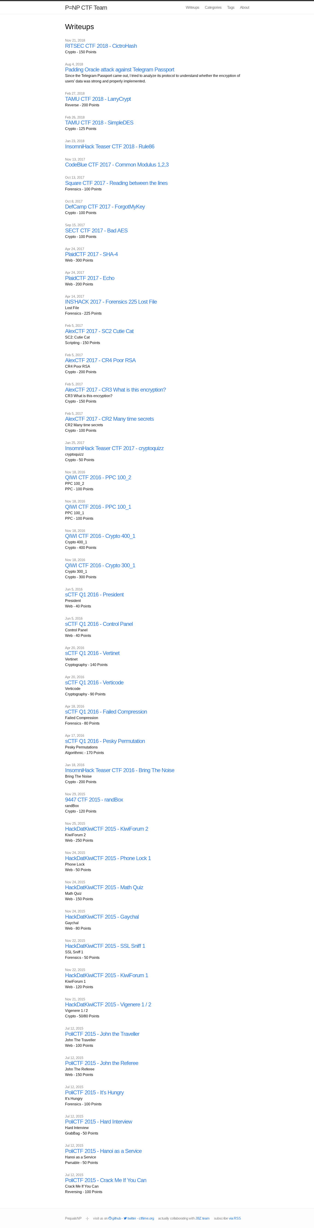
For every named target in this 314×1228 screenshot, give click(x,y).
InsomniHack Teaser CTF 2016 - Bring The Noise (119, 770)
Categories (213, 7)
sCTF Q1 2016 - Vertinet (92, 653)
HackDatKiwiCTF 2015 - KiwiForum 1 (106, 975)
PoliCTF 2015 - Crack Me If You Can (105, 1180)
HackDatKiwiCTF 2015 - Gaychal (102, 917)
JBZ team (202, 1218)
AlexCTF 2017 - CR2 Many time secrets (109, 419)
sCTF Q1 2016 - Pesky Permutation (105, 741)
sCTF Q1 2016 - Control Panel (99, 624)
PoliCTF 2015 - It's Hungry (94, 1092)
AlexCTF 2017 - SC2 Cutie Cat (99, 331)
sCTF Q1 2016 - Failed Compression (106, 712)
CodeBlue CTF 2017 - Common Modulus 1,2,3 (116, 164)
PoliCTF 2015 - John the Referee (101, 1063)
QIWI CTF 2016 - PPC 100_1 (98, 507)
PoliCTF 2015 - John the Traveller (102, 1034)
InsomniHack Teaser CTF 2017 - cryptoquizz (114, 448)
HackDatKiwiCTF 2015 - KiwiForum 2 (106, 829)
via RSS (235, 1218)
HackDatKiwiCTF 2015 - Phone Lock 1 (108, 858)
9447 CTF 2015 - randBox (94, 799)
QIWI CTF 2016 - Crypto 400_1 (100, 536)
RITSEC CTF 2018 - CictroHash (101, 46)
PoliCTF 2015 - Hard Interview (98, 1121)
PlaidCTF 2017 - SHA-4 (91, 254)
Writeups (192, 7)
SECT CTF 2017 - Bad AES (96, 230)
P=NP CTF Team (86, 7)
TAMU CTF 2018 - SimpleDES (99, 122)
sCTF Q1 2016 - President (94, 594)
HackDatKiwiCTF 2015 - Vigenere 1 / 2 (108, 1004)
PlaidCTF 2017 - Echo (89, 278)
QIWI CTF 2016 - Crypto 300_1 (100, 565)
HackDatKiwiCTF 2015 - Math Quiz (104, 887)
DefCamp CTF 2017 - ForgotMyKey (105, 206)
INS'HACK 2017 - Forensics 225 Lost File (111, 302)
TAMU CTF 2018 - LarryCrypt (98, 99)
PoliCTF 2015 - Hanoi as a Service (103, 1151)
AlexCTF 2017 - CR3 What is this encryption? (115, 390)
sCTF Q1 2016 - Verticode (94, 682)
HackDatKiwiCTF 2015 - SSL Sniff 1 (105, 946)
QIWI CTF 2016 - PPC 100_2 (98, 477)
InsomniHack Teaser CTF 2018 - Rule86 (109, 146)
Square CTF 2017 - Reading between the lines (116, 183)
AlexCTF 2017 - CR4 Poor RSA (100, 360)
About (244, 7)
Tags (230, 7)
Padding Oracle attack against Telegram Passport (119, 69)
